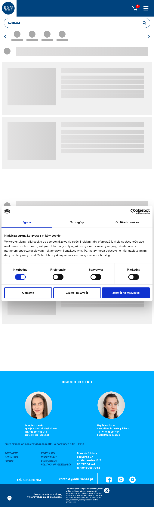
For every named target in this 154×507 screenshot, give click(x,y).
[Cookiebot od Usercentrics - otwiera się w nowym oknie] (133, 211)
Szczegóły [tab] (77, 222)
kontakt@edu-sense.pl (37, 435)
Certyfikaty (49, 457)
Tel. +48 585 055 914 (36, 431)
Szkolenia (11, 457)
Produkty (11, 453)
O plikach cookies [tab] (127, 222)
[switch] (58, 277)
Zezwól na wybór (77, 292)
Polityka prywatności (56, 465)
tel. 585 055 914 (29, 479)
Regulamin (48, 453)
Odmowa (28, 292)
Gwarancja (49, 461)
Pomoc (9, 461)
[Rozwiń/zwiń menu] (146, 8)
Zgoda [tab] (27, 222)
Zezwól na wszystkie (126, 292)
